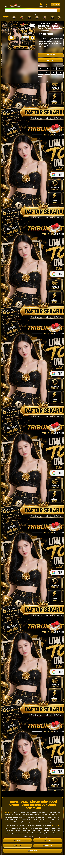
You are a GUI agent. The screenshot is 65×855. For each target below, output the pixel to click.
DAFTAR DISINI (50, 54)
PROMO (18, 840)
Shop (6, 6)
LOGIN (49, 840)
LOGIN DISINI (50, 60)
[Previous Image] (11, 38)
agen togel (13, 837)
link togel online (55, 825)
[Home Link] (15, 5)
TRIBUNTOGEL (9, 812)
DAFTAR (18, 845)
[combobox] (31, 10)
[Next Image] (32, 38)
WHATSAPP (48, 845)
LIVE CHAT (33, 851)
